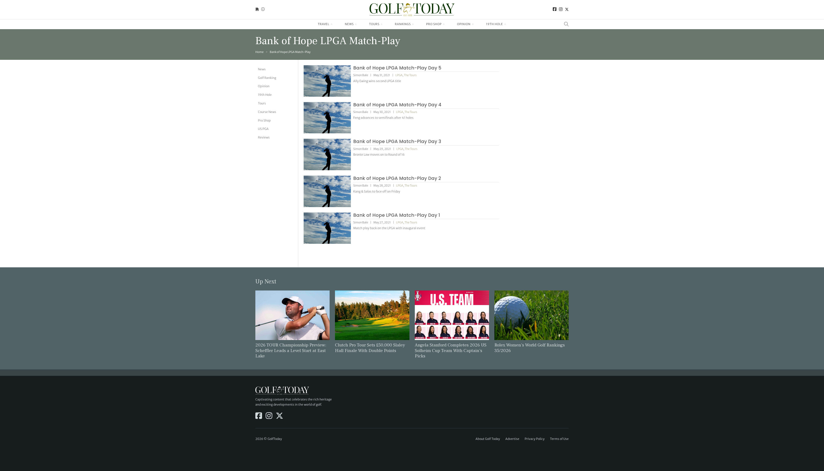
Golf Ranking (267, 78)
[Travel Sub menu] (331, 24)
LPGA (399, 75)
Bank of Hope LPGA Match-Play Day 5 (397, 68)
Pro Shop (434, 24)
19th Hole (494, 24)
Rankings (403, 24)
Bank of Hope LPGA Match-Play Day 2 (397, 178)
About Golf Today (488, 439)
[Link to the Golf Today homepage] (257, 9)
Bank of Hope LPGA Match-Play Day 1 (396, 215)
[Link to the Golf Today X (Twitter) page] (567, 9)
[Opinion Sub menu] (473, 24)
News (349, 24)
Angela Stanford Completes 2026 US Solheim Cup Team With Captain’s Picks (450, 350)
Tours (374, 24)
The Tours (410, 75)
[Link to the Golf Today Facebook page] (555, 9)
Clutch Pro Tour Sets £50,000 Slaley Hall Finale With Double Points (370, 347)
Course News (267, 112)
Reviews (264, 137)
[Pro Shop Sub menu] (444, 24)
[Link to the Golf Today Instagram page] (561, 9)
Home (259, 52)
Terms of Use (559, 439)
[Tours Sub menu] (381, 24)
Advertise (512, 439)
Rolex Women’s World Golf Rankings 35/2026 (529, 347)
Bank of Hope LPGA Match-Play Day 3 (397, 141)
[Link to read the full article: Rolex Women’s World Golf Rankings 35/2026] (531, 315)
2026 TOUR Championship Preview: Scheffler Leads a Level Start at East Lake (290, 350)
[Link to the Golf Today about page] (263, 9)
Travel (323, 24)
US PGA (263, 129)
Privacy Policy (535, 439)
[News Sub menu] (356, 24)
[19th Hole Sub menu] (505, 24)
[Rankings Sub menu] (413, 24)
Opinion (464, 24)
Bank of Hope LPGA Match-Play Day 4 (397, 105)
